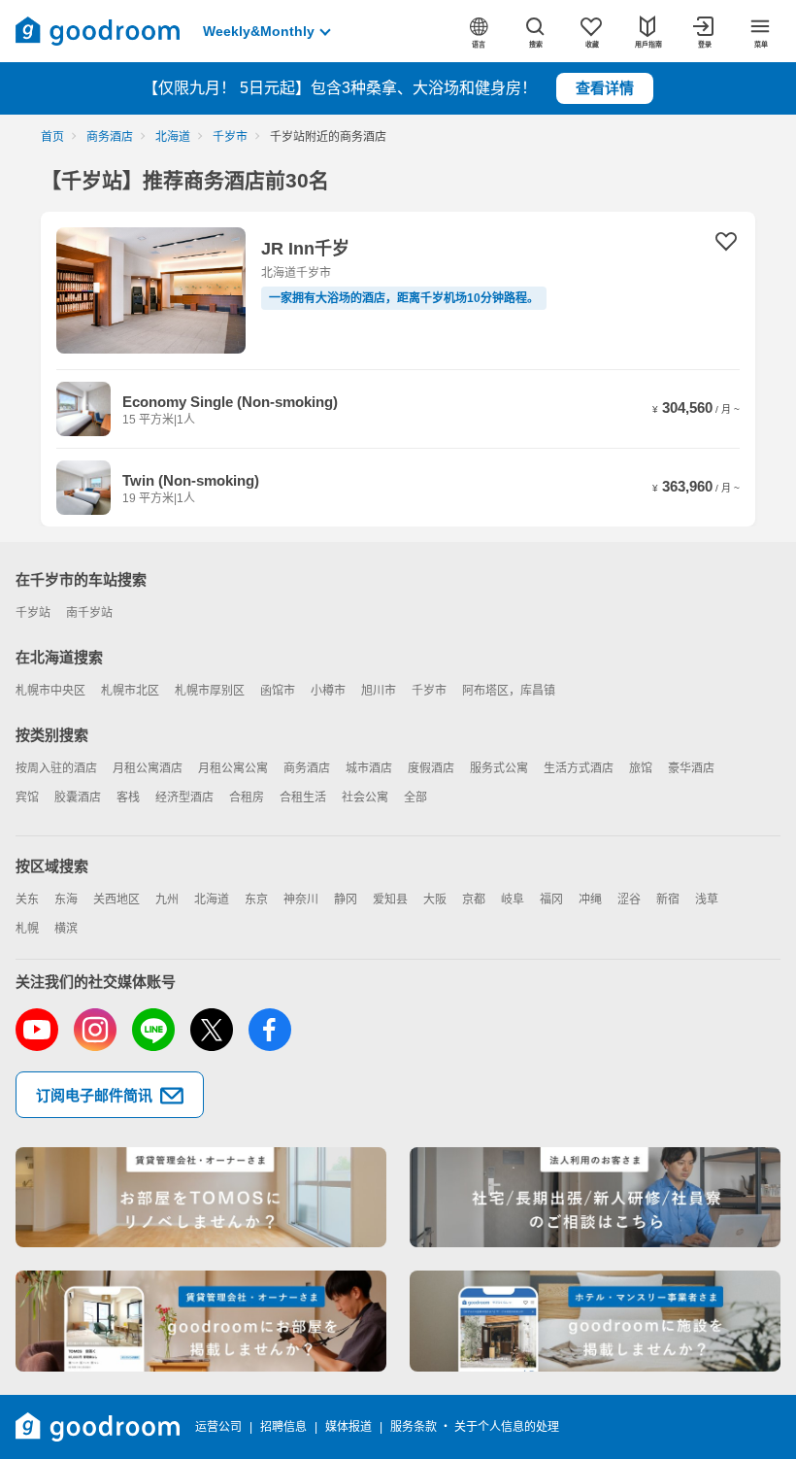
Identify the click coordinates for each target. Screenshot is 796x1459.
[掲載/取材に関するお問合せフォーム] (595, 1321)
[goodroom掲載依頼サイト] (201, 1321)
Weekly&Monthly (259, 31)
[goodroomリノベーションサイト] (201, 1197)
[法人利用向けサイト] (595, 1197)
